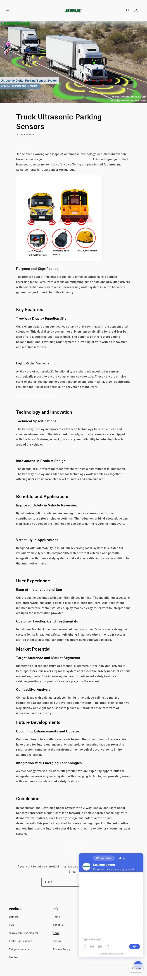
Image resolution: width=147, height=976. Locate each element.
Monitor (14, 957)
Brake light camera (20, 941)
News (56, 933)
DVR (11, 925)
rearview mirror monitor (23, 933)
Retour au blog (76, 848)
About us (58, 925)
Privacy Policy (61, 949)
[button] (7, 10)
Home (56, 916)
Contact (57, 941)
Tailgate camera (19, 949)
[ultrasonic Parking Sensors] (59, 260)
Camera (14, 916)
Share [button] (23, 145)
